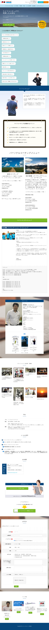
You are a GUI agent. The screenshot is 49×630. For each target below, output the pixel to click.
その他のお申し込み (18, 557)
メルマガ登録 (8, 574)
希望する (16, 574)
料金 (24, 5)
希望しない (21, 574)
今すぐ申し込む (8, 24)
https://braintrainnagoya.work (12, 472)
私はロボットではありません (19, 580)
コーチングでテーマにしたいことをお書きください (7, 561)
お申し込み (40, 2)
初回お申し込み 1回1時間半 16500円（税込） (23, 554)
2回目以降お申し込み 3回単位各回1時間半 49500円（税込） (26, 555)
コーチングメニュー (40, 5)
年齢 (10, 550)
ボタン (7, 618)
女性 (18, 547)
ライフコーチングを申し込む (17, 488)
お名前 (10, 531)
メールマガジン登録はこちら (26, 510)
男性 (15, 547)
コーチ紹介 (16, 5)
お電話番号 (9, 535)
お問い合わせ (8, 567)
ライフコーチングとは (9, 5)
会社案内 (33, 5)
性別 (10, 547)
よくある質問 (28, 5)
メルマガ (46, 2)
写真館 (21, 5)
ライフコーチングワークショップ (24, 220)
